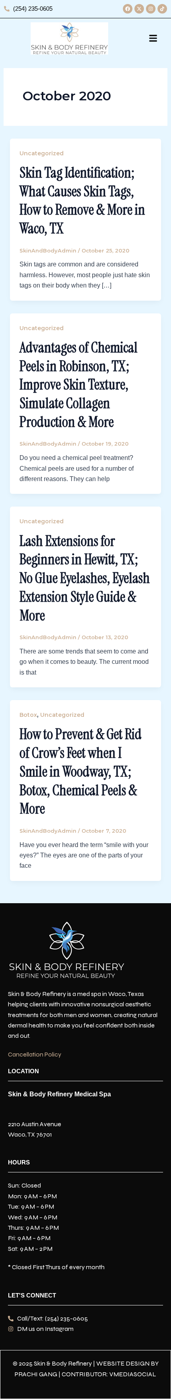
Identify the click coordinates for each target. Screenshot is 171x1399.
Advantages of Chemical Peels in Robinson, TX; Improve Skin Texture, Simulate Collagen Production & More (78, 384)
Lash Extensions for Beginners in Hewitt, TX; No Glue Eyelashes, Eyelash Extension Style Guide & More (84, 578)
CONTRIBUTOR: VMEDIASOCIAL (109, 1374)
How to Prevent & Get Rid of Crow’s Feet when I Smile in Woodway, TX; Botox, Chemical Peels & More (80, 771)
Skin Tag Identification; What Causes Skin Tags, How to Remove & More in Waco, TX (82, 200)
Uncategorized (41, 153)
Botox (28, 714)
